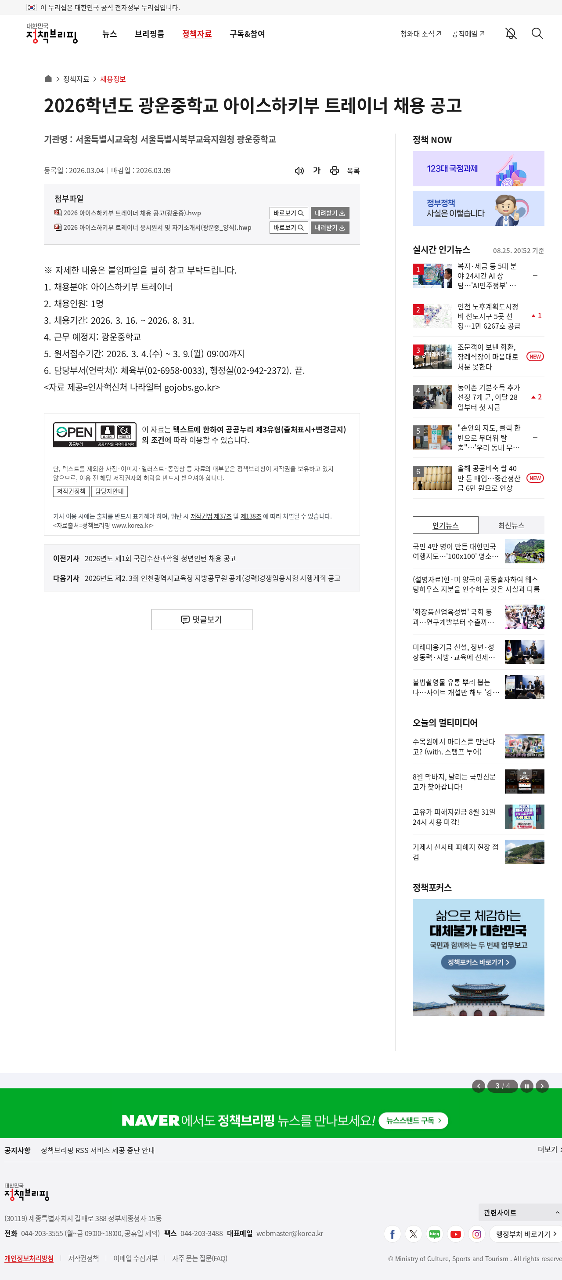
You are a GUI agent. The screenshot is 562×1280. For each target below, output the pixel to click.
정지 (526, 1086)
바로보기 (285, 212)
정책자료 (197, 34)
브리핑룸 (150, 34)
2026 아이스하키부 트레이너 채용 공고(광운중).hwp (132, 213)
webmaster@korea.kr (289, 1233)
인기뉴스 (445, 525)
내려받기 (326, 212)
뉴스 (109, 34)
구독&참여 (247, 34)
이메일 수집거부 (135, 1258)
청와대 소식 (417, 33)
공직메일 (465, 33)
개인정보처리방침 (29, 1258)
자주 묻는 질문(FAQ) (199, 1258)
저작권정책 (71, 490)
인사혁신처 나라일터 (125, 387)
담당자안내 (109, 490)
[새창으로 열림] (334, 170)
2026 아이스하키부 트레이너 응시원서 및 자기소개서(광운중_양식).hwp (158, 228)
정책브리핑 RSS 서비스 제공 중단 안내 (98, 1150)
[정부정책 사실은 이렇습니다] (478, 208)
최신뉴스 (511, 525)
